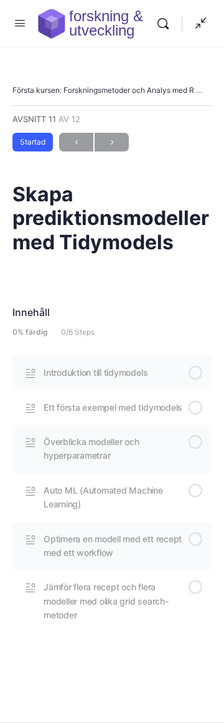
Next (112, 142)
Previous (76, 142)
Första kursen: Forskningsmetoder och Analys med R (103, 90)
